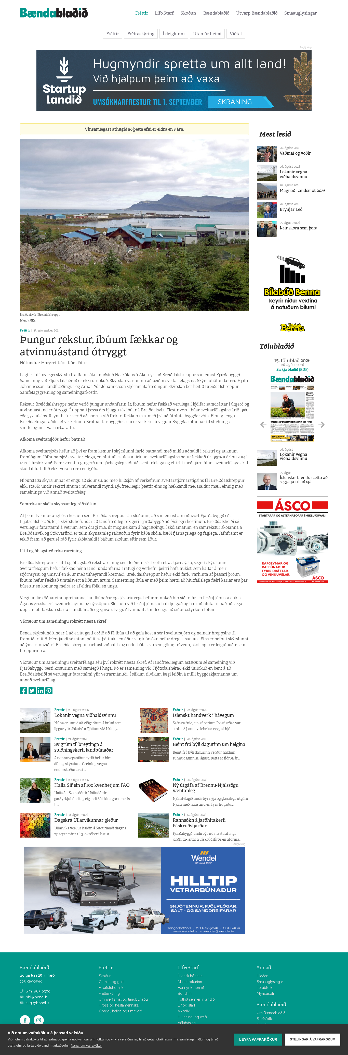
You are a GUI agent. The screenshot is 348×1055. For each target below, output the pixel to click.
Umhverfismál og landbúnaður (124, 999)
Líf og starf (186, 1005)
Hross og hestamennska (119, 1005)
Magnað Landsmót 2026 (302, 190)
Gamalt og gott (111, 982)
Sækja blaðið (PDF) (292, 369)
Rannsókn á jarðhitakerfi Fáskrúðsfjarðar (199, 823)
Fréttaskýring (140, 33)
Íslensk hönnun (190, 976)
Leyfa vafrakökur (258, 1039)
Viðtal (236, 33)
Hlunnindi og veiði (193, 1017)
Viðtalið (184, 1011)
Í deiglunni (174, 33)
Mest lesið (275, 134)
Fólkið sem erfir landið (196, 999)
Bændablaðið (216, 13)
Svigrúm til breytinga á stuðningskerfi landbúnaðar (83, 747)
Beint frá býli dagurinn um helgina (209, 744)
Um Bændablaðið (271, 1013)
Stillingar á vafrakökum (312, 1039)
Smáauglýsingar (300, 13)
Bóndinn (185, 993)
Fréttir (141, 13)
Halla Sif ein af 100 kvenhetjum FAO (92, 785)
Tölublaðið (276, 346)
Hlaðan (262, 976)
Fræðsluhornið (111, 988)
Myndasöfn (266, 993)
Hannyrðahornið (191, 988)
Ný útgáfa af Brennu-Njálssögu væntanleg (205, 788)
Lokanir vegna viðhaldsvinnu (85, 715)
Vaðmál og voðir (295, 153)
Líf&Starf (164, 13)
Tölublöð (264, 988)
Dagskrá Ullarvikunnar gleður (86, 820)
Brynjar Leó (291, 209)
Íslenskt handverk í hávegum (203, 715)
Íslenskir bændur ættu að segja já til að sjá (304, 479)
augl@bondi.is (37, 1003)
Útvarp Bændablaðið (256, 13)
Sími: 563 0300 (37, 991)
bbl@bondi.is (36, 997)
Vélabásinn (187, 1023)
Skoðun (188, 13)
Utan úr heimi (207, 33)
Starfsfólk (264, 1019)
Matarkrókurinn (190, 982)
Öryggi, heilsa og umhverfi (120, 1011)
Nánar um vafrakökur (86, 1045)
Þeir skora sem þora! (299, 228)
